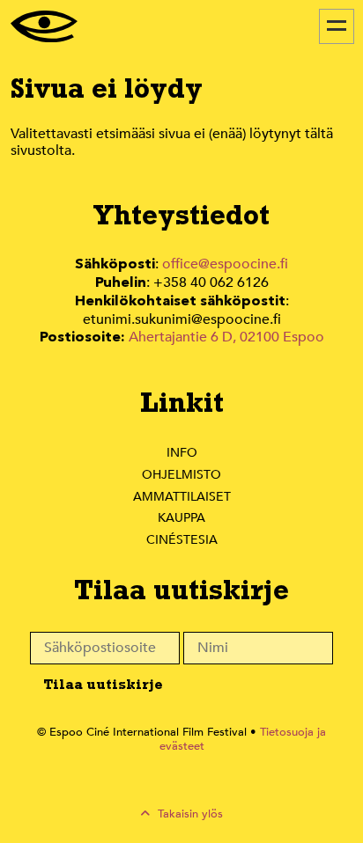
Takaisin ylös (188, 814)
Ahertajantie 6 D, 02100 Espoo (226, 337)
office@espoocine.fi (225, 264)
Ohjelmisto (181, 474)
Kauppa (181, 517)
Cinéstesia (182, 539)
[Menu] (336, 26)
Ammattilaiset (182, 496)
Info (182, 452)
